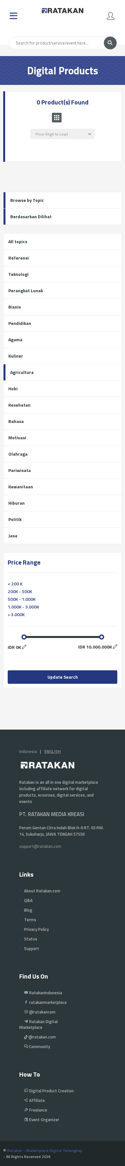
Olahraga (18, 454)
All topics (17, 241)
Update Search (62, 677)
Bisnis (14, 306)
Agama (15, 339)
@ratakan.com (42, 1037)
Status (30, 939)
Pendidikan (19, 323)
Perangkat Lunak (25, 290)
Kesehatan (19, 404)
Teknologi (18, 274)
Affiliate (36, 1100)
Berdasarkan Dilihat (31, 216)
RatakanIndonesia (45, 992)
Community (39, 1046)
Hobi (13, 388)
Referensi (18, 257)
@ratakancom (41, 1012)
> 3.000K (16, 614)
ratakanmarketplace (47, 1002)
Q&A (28, 900)
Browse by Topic (27, 200)
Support (31, 948)
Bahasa (16, 421)
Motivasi (17, 437)
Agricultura (22, 372)
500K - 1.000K (22, 599)
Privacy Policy (36, 929)
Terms (30, 919)
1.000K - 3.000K (23, 606)
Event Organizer (43, 1119)
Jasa (12, 535)
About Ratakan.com (42, 891)
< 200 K (15, 583)
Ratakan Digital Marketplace (38, 1024)
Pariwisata (19, 470)
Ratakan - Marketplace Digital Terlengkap (44, 1150)
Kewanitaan (20, 486)
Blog (28, 910)
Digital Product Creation (51, 1090)
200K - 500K (20, 591)
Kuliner (15, 355)
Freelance (37, 1110)
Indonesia (28, 751)
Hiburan (16, 503)
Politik (14, 519)
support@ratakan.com (40, 846)
